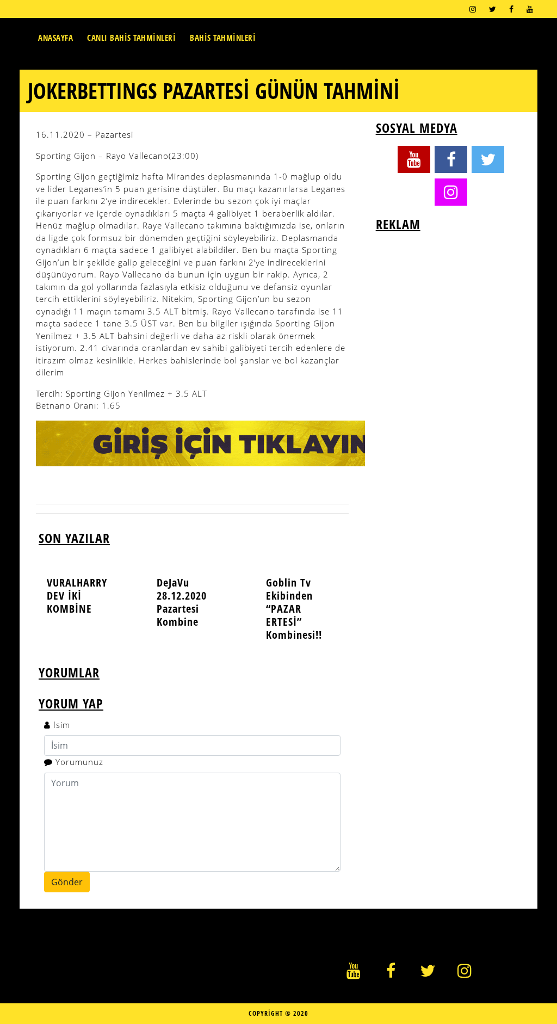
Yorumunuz (79, 761)
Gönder (67, 882)
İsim (61, 724)
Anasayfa (55, 37)
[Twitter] (492, 9)
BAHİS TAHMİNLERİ (223, 37)
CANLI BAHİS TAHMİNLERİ (131, 37)
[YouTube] (530, 9)
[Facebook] (511, 9)
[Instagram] (472, 9)
